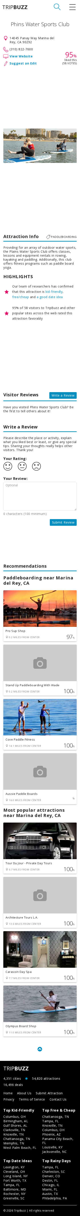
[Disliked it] (36, 466)
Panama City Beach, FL (57, 1141)
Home (8, 1093)
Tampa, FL (50, 1121)
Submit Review (63, 522)
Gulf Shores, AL (15, 1125)
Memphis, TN (13, 1143)
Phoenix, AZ (51, 1134)
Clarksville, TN (14, 1130)
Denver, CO (51, 1176)
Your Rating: (15, 458)
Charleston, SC (53, 1171)
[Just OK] (22, 466)
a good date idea (50, 297)
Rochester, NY (14, 1194)
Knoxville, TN (13, 1134)
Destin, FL (50, 1180)
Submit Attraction (49, 1093)
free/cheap (20, 297)
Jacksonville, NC (54, 1152)
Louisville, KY (52, 1147)
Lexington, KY (14, 1167)
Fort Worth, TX (14, 1180)
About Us (24, 1093)
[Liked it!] (7, 466)
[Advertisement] (40, 96)
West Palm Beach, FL (19, 1148)
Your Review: (15, 478)
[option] (40, 146)
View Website (21, 56)
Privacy (8, 1099)
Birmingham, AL (15, 1121)
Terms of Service (32, 1099)
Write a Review (63, 395)
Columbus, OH (14, 1116)
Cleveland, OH (14, 1171)
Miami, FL (50, 1189)
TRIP (15, 7)
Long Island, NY (15, 1176)
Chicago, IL (51, 1185)
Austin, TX (50, 1194)
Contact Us (58, 1099)
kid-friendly (54, 291)
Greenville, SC (13, 1198)
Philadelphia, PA (54, 1198)
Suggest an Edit (23, 63)
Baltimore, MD (14, 1189)
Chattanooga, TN (16, 1139)
